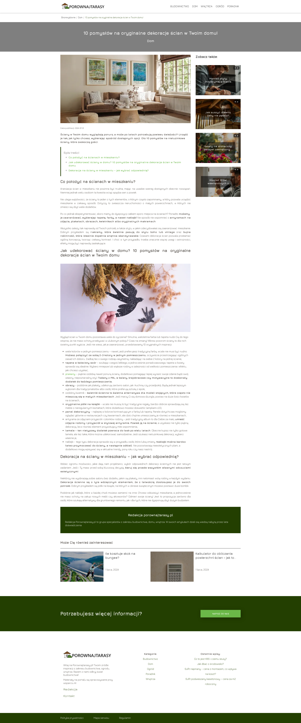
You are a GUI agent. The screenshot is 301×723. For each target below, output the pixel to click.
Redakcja (70, 689)
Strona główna (68, 17)
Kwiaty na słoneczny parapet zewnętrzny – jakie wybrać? (218, 148)
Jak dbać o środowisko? (210, 663)
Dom (195, 6)
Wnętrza (207, 6)
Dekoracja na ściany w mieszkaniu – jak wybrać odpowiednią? (109, 170)
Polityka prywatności (72, 717)
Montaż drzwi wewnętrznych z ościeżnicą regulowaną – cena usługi (218, 182)
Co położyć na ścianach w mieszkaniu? (94, 157)
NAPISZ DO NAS (220, 613)
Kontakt (69, 696)
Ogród (220, 6)
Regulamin (125, 717)
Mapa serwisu (101, 717)
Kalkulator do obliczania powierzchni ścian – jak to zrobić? (214, 556)
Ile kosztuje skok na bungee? (120, 555)
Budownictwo (179, 6)
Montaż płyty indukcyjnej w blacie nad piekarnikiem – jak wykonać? (218, 80)
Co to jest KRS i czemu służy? (210, 658)
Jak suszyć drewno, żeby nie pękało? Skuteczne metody (218, 114)
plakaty (70, 374)
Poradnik (233, 6)
